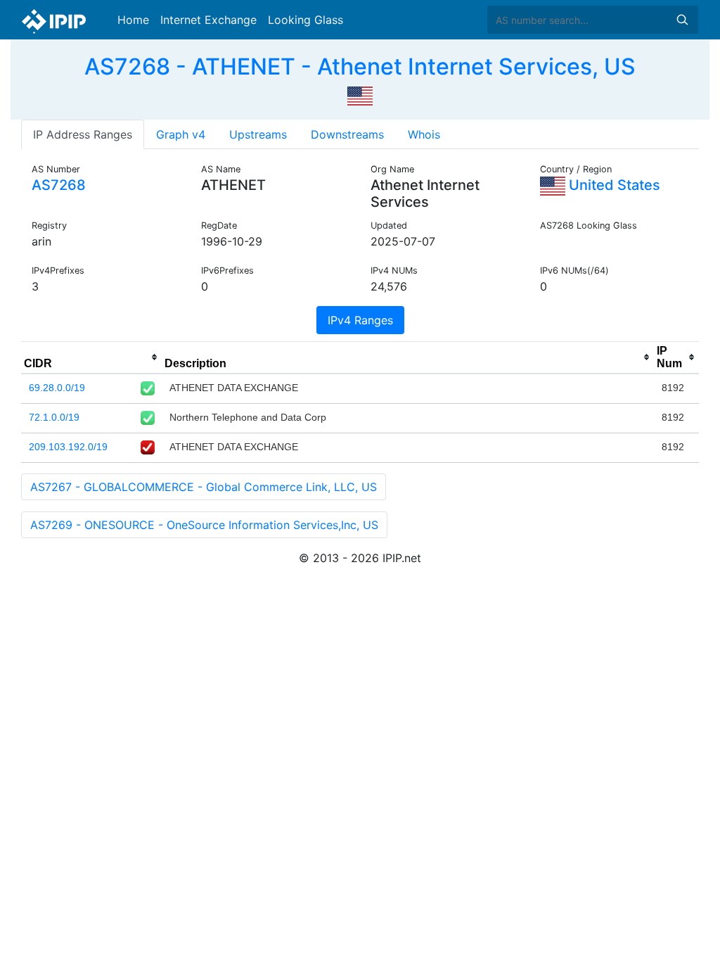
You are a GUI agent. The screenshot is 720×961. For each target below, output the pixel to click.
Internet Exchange (208, 20)
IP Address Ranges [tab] (82, 134)
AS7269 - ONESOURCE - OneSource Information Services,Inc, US (204, 525)
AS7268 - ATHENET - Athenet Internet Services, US (360, 66)
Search (682, 19)
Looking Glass (305, 20)
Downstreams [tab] (347, 134)
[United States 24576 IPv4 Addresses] (360, 94)
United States (612, 185)
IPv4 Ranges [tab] (360, 320)
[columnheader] (91, 357)
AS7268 (59, 185)
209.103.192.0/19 (68, 446)
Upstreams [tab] (258, 134)
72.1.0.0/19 (54, 417)
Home (133, 20)
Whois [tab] (424, 134)
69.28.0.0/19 (57, 387)
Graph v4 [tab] (180, 134)
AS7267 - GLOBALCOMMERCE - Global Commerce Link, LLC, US (203, 487)
